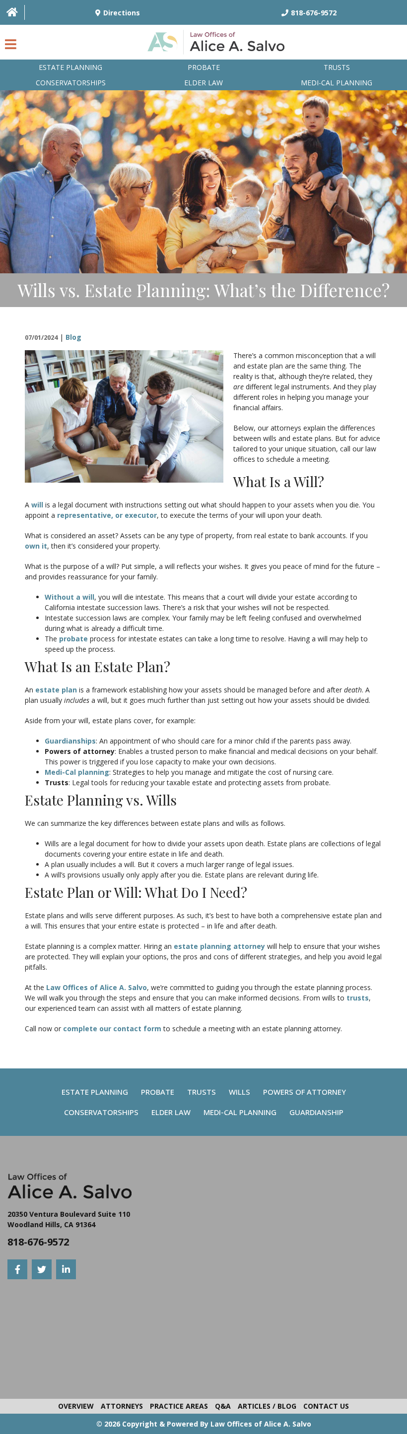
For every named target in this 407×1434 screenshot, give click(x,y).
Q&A (223, 1406)
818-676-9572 (38, 1241)
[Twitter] (42, 1269)
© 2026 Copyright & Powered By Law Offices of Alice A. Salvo (203, 1424)
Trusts (337, 67)
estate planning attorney (219, 946)
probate (73, 638)
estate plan (56, 689)
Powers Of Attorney (304, 1092)
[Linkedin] (66, 1269)
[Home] (12, 12)
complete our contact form (112, 1028)
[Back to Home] (218, 45)
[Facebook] (17, 1269)
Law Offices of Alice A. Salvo (96, 987)
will (37, 504)
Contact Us (326, 1406)
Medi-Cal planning (336, 82)
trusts (357, 997)
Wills (239, 1092)
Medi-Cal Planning (240, 1112)
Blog (73, 337)
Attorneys (122, 1406)
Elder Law (203, 82)
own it (36, 546)
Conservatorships (71, 82)
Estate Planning (70, 67)
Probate (204, 67)
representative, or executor (107, 515)
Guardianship (316, 1112)
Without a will (69, 597)
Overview (76, 1406)
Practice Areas (179, 1406)
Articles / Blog (267, 1406)
